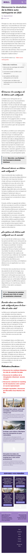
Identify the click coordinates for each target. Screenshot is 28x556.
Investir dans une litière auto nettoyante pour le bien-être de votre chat (13, 82)
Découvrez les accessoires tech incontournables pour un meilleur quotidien (20, 497)
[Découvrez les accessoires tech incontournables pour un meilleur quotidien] (20, 506)
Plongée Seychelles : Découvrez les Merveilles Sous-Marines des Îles (14, 390)
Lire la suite (7, 486)
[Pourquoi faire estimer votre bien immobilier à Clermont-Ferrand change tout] (14, 402)
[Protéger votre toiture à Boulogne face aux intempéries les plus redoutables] (14, 425)
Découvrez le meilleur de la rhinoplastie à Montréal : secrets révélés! (14, 377)
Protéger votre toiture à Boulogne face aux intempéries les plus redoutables (14, 433)
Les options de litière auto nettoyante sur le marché (11, 77)
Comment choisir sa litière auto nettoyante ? (13, 72)
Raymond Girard (8, 16)
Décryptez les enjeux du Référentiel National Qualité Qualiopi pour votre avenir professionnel (7, 498)
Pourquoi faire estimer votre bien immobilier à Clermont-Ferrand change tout (13, 410)
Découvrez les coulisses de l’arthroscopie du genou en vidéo (21, 516)
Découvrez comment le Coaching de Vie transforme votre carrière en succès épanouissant (14, 384)
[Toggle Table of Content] (23, 65)
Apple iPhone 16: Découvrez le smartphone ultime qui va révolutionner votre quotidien (7, 517)
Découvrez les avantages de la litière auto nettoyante (13, 68)
